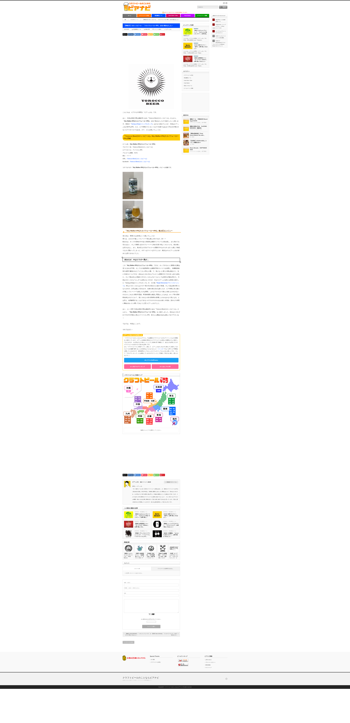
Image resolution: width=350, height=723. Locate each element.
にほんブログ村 (166, 366)
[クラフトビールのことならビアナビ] (137, 10)
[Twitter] (226, 679)
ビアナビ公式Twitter (152, 360)
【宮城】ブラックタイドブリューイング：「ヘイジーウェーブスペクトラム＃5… (142, 534)
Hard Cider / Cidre (173, 15)
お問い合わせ (208, 659)
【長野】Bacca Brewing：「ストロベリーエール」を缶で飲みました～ (164, 634)
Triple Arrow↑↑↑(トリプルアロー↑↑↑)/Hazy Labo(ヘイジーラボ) (219, 26)
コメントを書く (158, 29)
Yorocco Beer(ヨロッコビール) (137, 158)
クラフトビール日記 (144, 15)
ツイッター (161, 349)
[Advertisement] (151, 50)
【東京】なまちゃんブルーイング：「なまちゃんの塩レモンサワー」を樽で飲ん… (142, 515)
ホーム (129, 15)
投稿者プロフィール (171, 482)
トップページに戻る (128, 642)
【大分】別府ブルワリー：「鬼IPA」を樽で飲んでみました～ (170, 515)
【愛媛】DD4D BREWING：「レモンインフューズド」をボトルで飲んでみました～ (138, 634)
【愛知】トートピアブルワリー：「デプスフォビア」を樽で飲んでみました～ (171, 525)
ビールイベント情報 (202, 15)
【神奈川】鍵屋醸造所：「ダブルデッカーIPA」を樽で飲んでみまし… (162, 556)
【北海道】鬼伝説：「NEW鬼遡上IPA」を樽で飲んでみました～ (151, 556)
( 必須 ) (127, 582)
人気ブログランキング (138, 366)
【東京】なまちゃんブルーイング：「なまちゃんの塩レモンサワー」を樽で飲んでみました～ (195, 33)
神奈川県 (147, 29)
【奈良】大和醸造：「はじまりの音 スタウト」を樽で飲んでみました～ (171, 534)
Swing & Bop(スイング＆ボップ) (141, 124)
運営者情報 (207, 665)
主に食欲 (153, 659)
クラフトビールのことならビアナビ (141, 677)
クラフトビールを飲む (156, 662)
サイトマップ (208, 667)
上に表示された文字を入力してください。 (151, 619)
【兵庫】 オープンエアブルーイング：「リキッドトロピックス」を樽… (173, 556)
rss (224, 3)
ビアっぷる (168, 29)
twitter (226, 3)
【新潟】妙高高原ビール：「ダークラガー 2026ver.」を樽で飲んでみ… (142, 525)
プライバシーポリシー (210, 662)
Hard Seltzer (187, 15)
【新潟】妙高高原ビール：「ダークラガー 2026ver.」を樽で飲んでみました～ (200, 59)
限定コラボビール (188, 85)
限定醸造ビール (158, 15)
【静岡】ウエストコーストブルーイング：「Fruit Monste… (128, 556)
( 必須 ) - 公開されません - (132, 588)
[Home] (125, 19)
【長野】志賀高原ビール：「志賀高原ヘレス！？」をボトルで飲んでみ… (139, 556)
